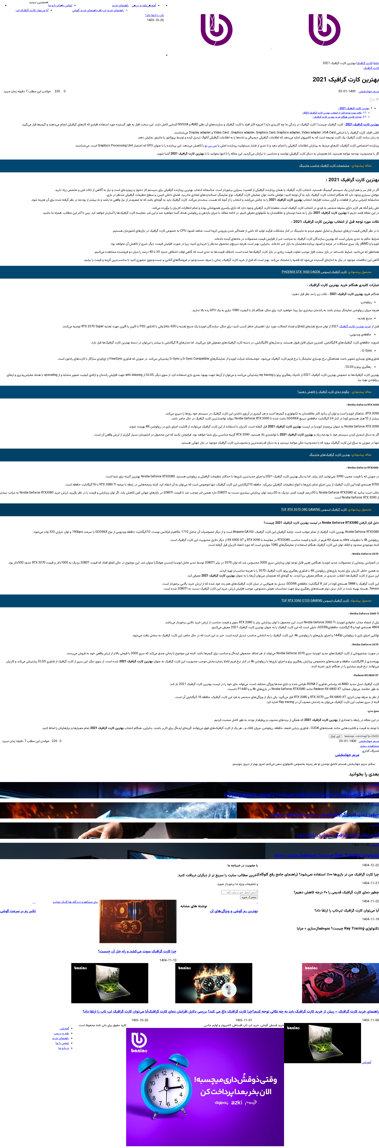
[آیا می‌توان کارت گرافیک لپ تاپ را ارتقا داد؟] (109, 1002)
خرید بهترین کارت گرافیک (355, 326)
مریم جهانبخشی (369, 91)
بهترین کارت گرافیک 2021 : (353, 108)
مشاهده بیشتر (369, 746)
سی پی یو (211, 145)
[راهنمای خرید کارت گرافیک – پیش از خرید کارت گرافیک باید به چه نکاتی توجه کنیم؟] (340, 1002)
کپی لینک (335, 736)
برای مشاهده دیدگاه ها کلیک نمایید (75, 902)
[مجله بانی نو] (271, 47)
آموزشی (151, 5)
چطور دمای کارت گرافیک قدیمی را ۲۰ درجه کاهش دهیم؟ (325, 815)
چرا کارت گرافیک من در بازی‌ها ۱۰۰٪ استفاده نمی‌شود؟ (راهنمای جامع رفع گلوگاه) (301, 794)
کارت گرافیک (364, 63)
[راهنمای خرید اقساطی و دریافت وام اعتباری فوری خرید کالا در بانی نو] (205, 1145)
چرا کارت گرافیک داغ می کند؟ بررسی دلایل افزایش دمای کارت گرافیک (200, 1012)
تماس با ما (65, 5)
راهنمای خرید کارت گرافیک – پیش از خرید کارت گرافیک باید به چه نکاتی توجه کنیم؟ (315, 1012)
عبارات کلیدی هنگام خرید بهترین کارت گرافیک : (337, 117)
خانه (376, 63)
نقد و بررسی (139, 5)
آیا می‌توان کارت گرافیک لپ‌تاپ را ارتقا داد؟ (337, 835)
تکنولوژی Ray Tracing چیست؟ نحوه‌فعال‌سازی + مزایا (326, 855)
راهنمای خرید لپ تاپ (110, 10)
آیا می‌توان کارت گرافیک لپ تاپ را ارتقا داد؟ (115, 1012)
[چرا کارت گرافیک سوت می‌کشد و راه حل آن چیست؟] (137, 942)
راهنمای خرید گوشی (84, 10)
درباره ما (53, 5)
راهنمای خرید (120, 5)
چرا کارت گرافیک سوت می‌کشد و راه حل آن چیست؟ (137, 951)
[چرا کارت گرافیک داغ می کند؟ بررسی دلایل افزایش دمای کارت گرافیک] (213, 1002)
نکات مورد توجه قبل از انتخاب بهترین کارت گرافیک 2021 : (332, 113)
